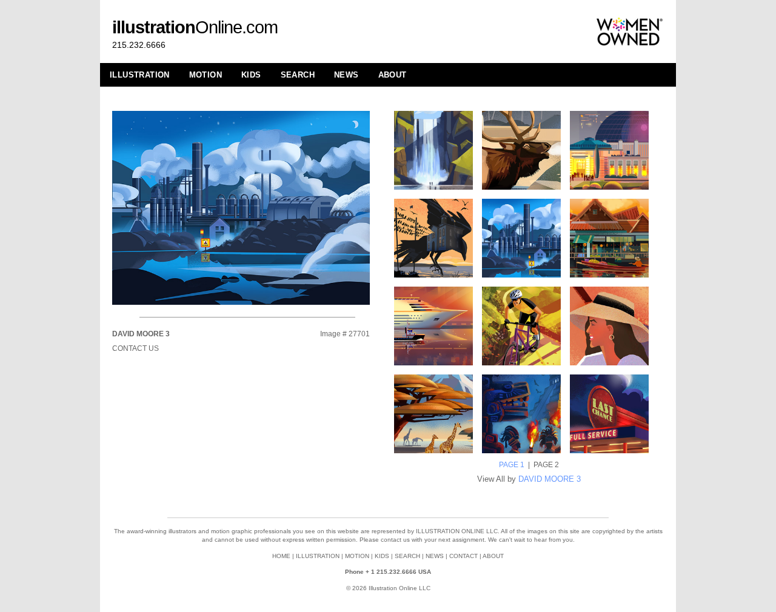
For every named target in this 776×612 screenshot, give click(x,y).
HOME (281, 556)
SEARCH (298, 74)
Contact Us (135, 348)
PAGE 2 (546, 465)
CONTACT (463, 556)
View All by (529, 479)
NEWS (346, 74)
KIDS (251, 74)
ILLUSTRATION (140, 74)
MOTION (205, 74)
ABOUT (392, 74)
